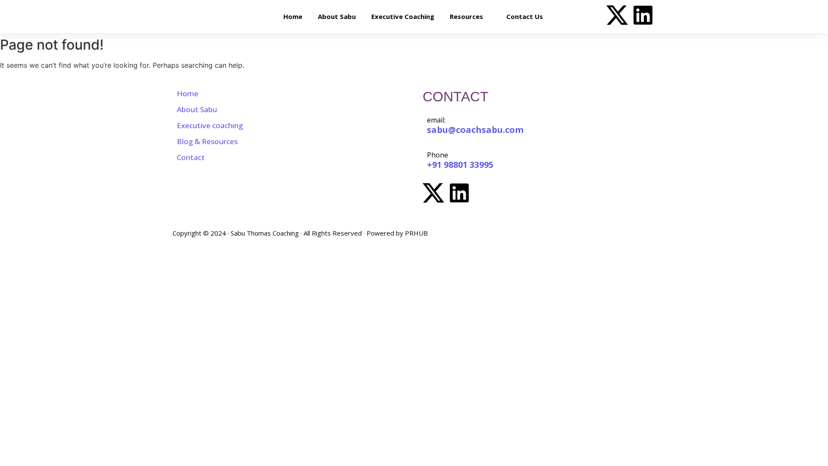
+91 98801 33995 (460, 164)
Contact (191, 157)
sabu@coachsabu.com (475, 129)
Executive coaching (210, 125)
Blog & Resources (207, 141)
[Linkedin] (643, 16)
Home (187, 93)
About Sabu (197, 109)
